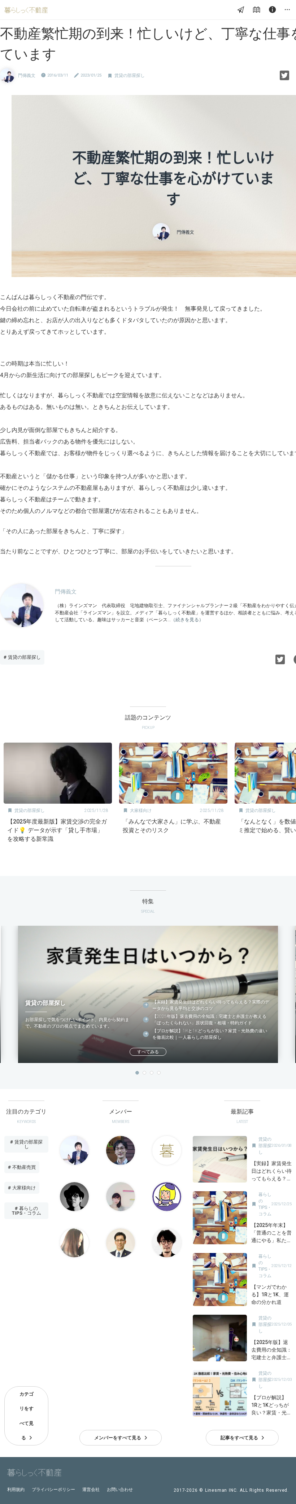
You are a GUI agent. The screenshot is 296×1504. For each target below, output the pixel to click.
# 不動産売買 (22, 1167)
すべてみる (148, 1051)
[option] (58, 795)
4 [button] (159, 1073)
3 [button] (151, 1073)
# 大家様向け (22, 1187)
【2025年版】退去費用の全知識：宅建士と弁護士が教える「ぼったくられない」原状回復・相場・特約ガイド (209, 1019)
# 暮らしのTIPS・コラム (26, 1211)
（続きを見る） (187, 619)
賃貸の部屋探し (129, 75)
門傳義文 (26, 75)
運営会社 (91, 1489)
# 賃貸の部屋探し (22, 657)
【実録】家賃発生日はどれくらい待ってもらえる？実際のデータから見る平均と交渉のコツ (210, 1005)
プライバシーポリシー (53, 1489)
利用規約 (16, 1489)
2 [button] (144, 1073)
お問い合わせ (120, 1489)
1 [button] (137, 1073)
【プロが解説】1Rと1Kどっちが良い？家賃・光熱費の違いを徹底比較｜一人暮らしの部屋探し (209, 1034)
